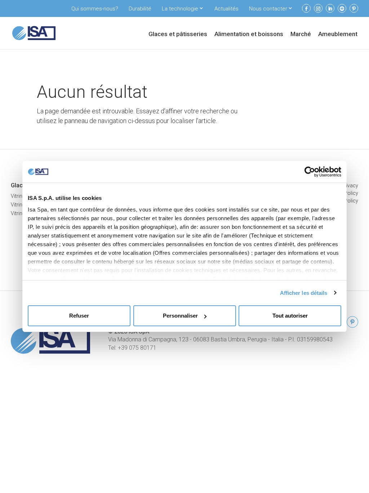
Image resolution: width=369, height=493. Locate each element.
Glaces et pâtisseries (177, 34)
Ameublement (337, 34)
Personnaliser (180, 316)
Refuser (79, 316)
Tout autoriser (290, 316)
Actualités (226, 8)
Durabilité (140, 8)
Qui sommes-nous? (94, 8)
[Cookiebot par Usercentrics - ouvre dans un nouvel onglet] (309, 171)
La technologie (180, 8)
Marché (300, 34)
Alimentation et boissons (248, 34)
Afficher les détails (304, 293)
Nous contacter (268, 8)
